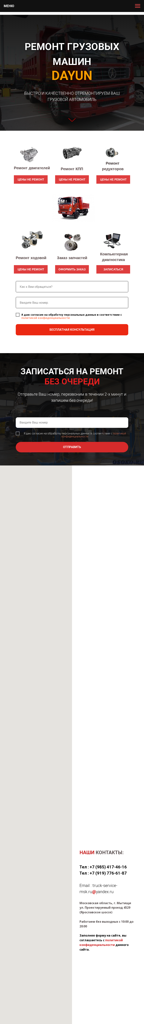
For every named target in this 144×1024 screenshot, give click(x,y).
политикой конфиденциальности (45, 816)
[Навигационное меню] (137, 6)
